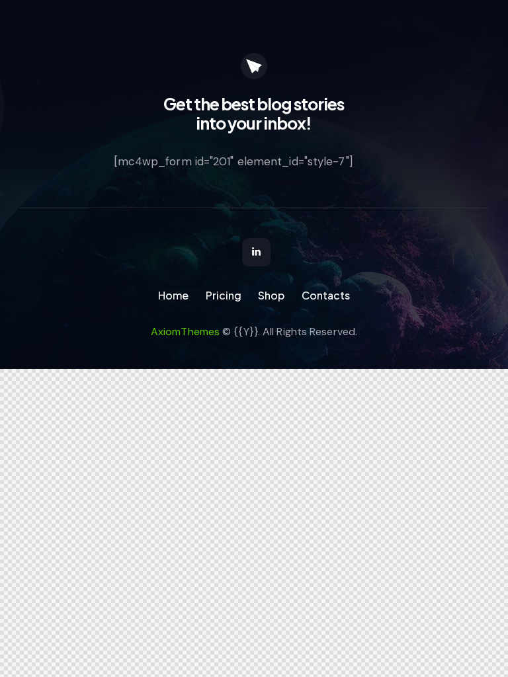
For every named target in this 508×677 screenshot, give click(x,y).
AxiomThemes (185, 331)
